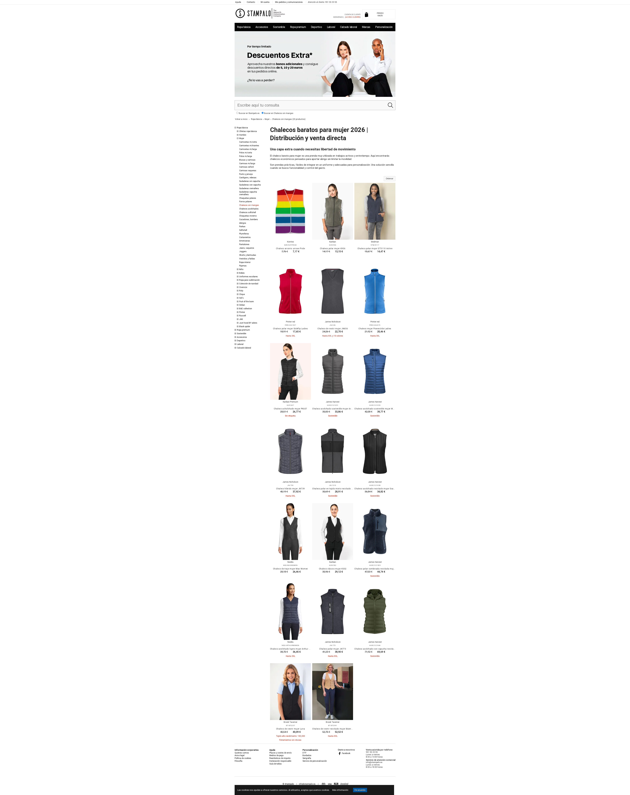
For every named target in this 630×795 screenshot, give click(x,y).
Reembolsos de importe (279, 758)
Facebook (345, 753)
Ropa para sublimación (249, 280)
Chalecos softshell (247, 212)
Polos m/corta (245, 153)
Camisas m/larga (247, 163)
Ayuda (238, 2)
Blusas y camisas (247, 160)
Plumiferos (244, 234)
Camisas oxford (246, 167)
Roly (241, 291)
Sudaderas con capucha (250, 185)
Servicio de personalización (315, 761)
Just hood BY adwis (248, 323)
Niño (241, 269)
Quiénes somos (242, 753)
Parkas (242, 226)
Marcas (366, 27)
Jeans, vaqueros (246, 248)
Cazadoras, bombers (248, 219)
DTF (304, 753)
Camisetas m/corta (248, 142)
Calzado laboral (348, 27)
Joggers (243, 251)
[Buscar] (390, 105)
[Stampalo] (260, 13)
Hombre (242, 135)
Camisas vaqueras (247, 170)
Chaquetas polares (247, 198)
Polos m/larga (245, 156)
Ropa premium (298, 27)
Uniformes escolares (248, 276)
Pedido (380, 14)
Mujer (241, 138)
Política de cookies (243, 758)
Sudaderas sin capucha (249, 181)
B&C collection (245, 308)
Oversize (243, 287)
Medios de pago (276, 755)
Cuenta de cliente (353, 14)
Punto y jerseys (246, 174)
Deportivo (316, 27)
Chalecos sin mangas (249, 205)
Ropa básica (244, 27)
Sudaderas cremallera (249, 188)
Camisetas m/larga (248, 149)
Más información (340, 790)
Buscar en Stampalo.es (249, 113)
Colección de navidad (248, 284)
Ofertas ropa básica (248, 131)
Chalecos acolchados (249, 209)
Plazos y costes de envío (280, 753)
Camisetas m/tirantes (249, 145)
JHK (241, 319)
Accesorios (261, 27)
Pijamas (243, 266)
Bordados (307, 755)
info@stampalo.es (307, 784)
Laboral (331, 27)
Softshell (243, 230)
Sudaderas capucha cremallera (248, 193)
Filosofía (238, 761)
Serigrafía (307, 758)
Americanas (244, 241)
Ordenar (389, 178)
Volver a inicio (241, 119)
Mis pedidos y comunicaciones (289, 2)
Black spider (244, 326)
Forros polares (245, 201)
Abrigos (242, 223)
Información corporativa (246, 750)
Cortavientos (245, 237)
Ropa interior (245, 262)
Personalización (384, 27)
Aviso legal (239, 755)
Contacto (251, 2)
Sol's (241, 298)
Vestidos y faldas (247, 259)
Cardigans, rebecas (247, 177)
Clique (242, 294)
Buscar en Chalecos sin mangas (278, 113)
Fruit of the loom (246, 301)
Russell (242, 316)
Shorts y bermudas (247, 255)
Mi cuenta (265, 2)
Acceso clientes (353, 17)
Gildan (242, 305)
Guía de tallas (275, 764)
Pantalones (244, 244)
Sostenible (279, 27)
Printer (242, 312)
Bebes (242, 273)
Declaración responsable (280, 761)
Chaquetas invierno (248, 216)
